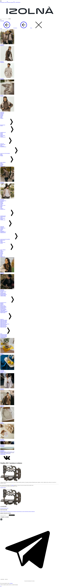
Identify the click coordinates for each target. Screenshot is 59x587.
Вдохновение (2, 446)
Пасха (1, 333)
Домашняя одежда (3, 132)
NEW (1, 28)
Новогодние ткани (3, 323)
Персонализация (2, 440)
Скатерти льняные (3, 292)
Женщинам (2, 201)
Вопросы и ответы (21, 511)
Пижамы (1, 134)
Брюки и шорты (2, 135)
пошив (13, 485)
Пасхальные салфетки (3, 335)
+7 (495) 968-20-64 (7, 453)
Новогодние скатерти (3, 321)
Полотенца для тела (3, 308)
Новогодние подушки (3, 326)
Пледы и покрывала (3, 309)
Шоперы (1, 229)
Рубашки (1, 136)
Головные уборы (2, 144)
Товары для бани (2, 312)
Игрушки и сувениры (3, 311)
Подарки (1, 372)
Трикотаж (1, 118)
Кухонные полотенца (3, 294)
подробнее (11, 583)
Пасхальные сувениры (3, 336)
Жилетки (1, 253)
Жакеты (1, 202)
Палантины (2, 227)
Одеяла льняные (2, 310)
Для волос (1, 228)
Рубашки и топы (2, 219)
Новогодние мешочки (3, 324)
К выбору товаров (3, 487)
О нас (7, 508)
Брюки (1, 116)
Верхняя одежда (2, 209)
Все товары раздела (3, 200)
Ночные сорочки (2, 216)
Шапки (1, 165)
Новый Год (2, 319)
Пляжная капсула (2, 232)
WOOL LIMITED (2, 162)
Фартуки (1, 304)
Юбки (1, 255)
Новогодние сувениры (3, 322)
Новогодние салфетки (3, 320)
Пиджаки (1, 114)
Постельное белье (3, 293)
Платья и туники (2, 205)
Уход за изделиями (13, 511)
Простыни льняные (3, 306)
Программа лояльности (28, 511)
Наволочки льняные (3, 307)
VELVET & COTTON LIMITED (5, 153)
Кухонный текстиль (3, 302)
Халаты (1, 217)
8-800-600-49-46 (2, 453)
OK (0, 586)
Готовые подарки (2, 337)
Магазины (1, 508)
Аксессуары (2, 143)
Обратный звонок (3, 454)
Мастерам (33, 511)
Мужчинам (2, 113)
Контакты (5, 508)
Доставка (17, 511)
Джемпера (1, 251)
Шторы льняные (2, 305)
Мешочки (1, 303)
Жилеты (1, 125)
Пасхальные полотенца (3, 334)
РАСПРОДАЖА (2, 166)
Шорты (1, 117)
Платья (1, 241)
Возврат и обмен (2, 511)
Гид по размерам (7, 511)
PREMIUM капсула (3, 146)
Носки (1, 145)
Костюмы (1, 115)
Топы (1, 207)
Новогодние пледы (3, 325)
